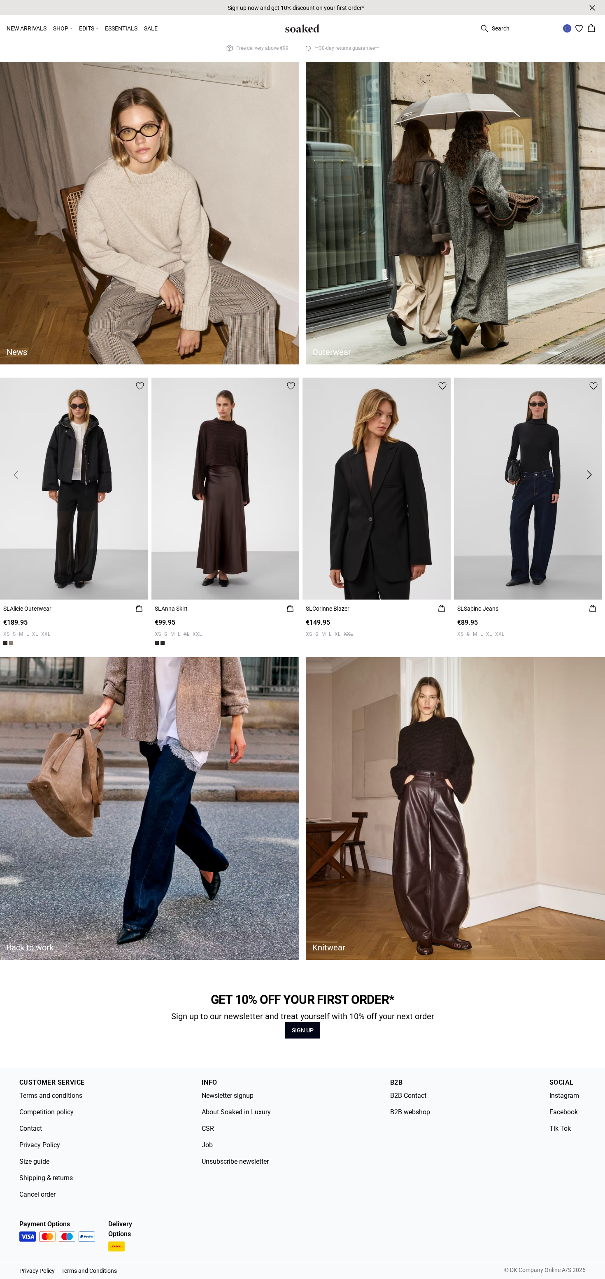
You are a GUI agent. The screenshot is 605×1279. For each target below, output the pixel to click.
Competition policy (46, 1112)
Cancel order (37, 1194)
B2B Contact (408, 1095)
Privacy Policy (39, 1145)
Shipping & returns (46, 1178)
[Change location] (567, 28)
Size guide (34, 1161)
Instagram (564, 1095)
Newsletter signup (228, 1095)
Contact (30, 1128)
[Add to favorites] (140, 385)
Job (207, 1145)
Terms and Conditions (89, 1270)
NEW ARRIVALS (27, 28)
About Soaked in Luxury (236, 1112)
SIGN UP (303, 1030)
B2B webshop (410, 1112)
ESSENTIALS (121, 28)
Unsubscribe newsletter (235, 1161)
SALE (151, 28)
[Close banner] (592, 8)
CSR (208, 1128)
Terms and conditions (50, 1095)
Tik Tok (560, 1128)
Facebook (563, 1112)
